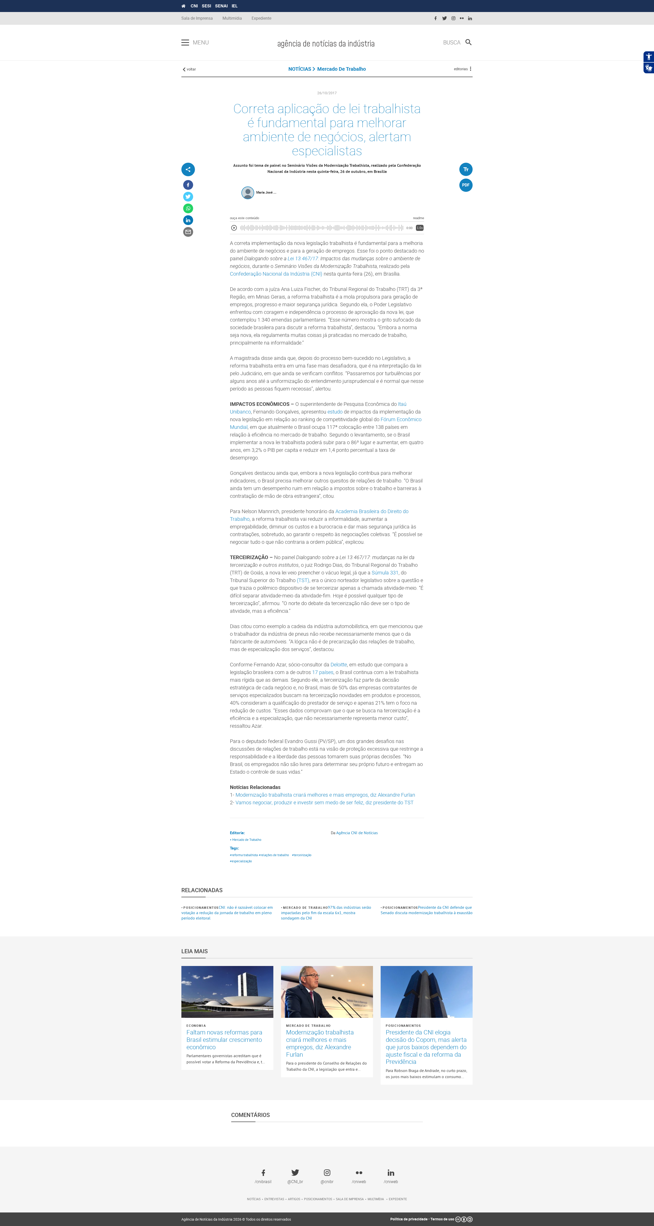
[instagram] (453, 18)
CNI (194, 6)
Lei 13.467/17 (303, 258)
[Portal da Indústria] (183, 6)
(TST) (303, 580)
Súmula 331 (385, 572)
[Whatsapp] (188, 209)
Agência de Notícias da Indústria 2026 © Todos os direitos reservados (236, 1219)
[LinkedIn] (188, 220)
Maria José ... (266, 192)
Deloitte (339, 664)
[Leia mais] (227, 992)
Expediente (261, 18)
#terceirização (301, 855)
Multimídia (232, 18)
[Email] (188, 232)
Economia (196, 1025)
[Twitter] (188, 197)
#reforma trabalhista (244, 855)
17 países (322, 672)
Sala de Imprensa (197, 18)
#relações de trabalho (274, 855)
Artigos (294, 1199)
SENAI (221, 6)
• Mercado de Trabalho (245, 840)
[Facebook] (188, 185)
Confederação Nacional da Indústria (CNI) (276, 273)
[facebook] (435, 18)
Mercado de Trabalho (305, 907)
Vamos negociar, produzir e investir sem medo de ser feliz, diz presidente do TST (325, 802)
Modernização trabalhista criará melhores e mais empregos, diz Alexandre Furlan (325, 794)
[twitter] (444, 18)
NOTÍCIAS (299, 68)
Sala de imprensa (350, 1199)
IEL (235, 6)
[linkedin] (470, 18)
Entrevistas (274, 1199)
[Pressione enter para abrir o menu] (185, 42)
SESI (206, 6)
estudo (335, 411)
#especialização (241, 861)
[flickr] (462, 18)
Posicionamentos (201, 907)
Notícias (254, 1199)
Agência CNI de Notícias (357, 832)
